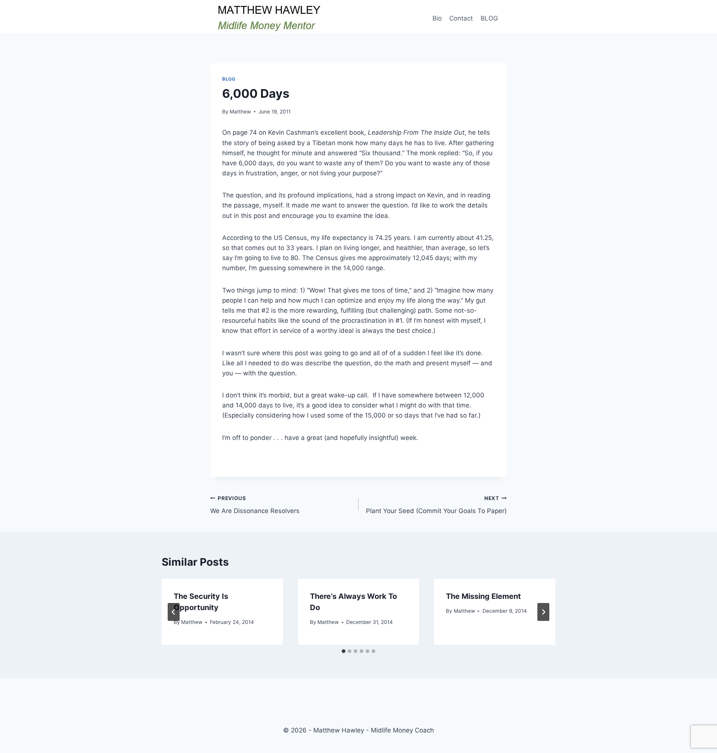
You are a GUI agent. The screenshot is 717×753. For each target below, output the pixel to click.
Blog (228, 79)
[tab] (343, 651)
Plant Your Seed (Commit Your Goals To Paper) (436, 505)
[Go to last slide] (174, 612)
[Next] (543, 612)
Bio (437, 18)
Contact (461, 18)
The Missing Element (483, 596)
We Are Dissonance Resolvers (254, 505)
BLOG (489, 18)
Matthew (240, 112)
